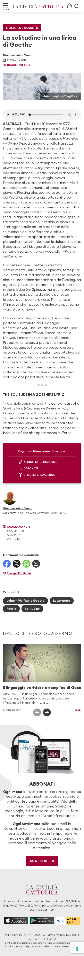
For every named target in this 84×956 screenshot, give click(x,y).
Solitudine (32, 608)
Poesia (11, 608)
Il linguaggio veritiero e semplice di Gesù (42, 687)
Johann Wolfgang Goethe (25, 600)
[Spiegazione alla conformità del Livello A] (68, 921)
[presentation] (37, 712)
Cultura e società (22, 28)
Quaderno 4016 (18, 65)
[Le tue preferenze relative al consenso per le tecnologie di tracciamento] (77, 949)
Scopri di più (42, 861)
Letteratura (61, 600)
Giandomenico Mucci (17, 55)
